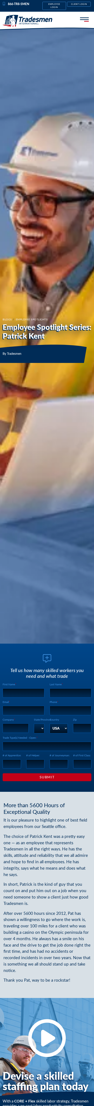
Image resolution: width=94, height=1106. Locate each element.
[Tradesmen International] (27, 20)
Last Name (56, 684)
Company (8, 719)
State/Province (42, 719)
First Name (9, 684)
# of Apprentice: (12, 755)
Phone (53, 702)
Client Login (79, 4)
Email (6, 702)
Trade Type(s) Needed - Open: (20, 737)
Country (54, 719)
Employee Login (54, 5)
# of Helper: (33, 755)
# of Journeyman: (60, 755)
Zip (75, 719)
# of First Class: (82, 755)
